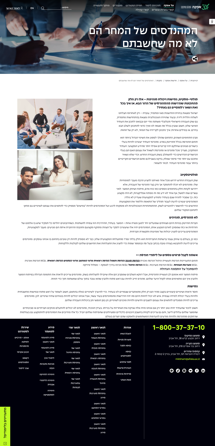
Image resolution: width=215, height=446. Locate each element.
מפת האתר (125, 380)
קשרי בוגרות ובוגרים (163, 10)
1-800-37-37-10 (179, 328)
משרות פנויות (124, 340)
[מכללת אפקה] (195, 7)
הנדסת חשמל (117, 261)
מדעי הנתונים (71, 261)
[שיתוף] (195, 59)
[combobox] (56, 8)
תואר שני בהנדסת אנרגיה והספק (72, 338)
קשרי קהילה (142, 10)
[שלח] (42, 8)
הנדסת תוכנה (132, 261)
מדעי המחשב (86, 261)
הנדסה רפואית (101, 261)
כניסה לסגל (125, 346)
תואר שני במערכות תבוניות (75, 383)
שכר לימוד (24, 368)
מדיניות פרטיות (123, 374)
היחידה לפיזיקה (47, 374)
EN (32, 8)
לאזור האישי (13, 8)
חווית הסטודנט (134, 5)
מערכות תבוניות (182, 265)
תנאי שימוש (125, 362)
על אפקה (169, 5)
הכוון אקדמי (23, 352)
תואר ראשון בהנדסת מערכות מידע (97, 393)
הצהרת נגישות (124, 368)
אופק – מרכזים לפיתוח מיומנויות (22, 342)
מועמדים (117, 5)
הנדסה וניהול (135, 265)
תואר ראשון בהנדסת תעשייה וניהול (97, 379)
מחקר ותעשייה (101, 5)
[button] (212, 22)
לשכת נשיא (125, 334)
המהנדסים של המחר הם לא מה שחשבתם (143, 37)
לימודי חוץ (49, 358)
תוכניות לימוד (153, 5)
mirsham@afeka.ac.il (187, 359)
